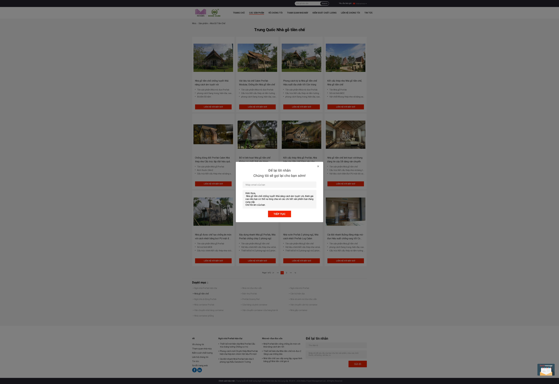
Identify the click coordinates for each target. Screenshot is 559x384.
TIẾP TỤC (279, 214)
